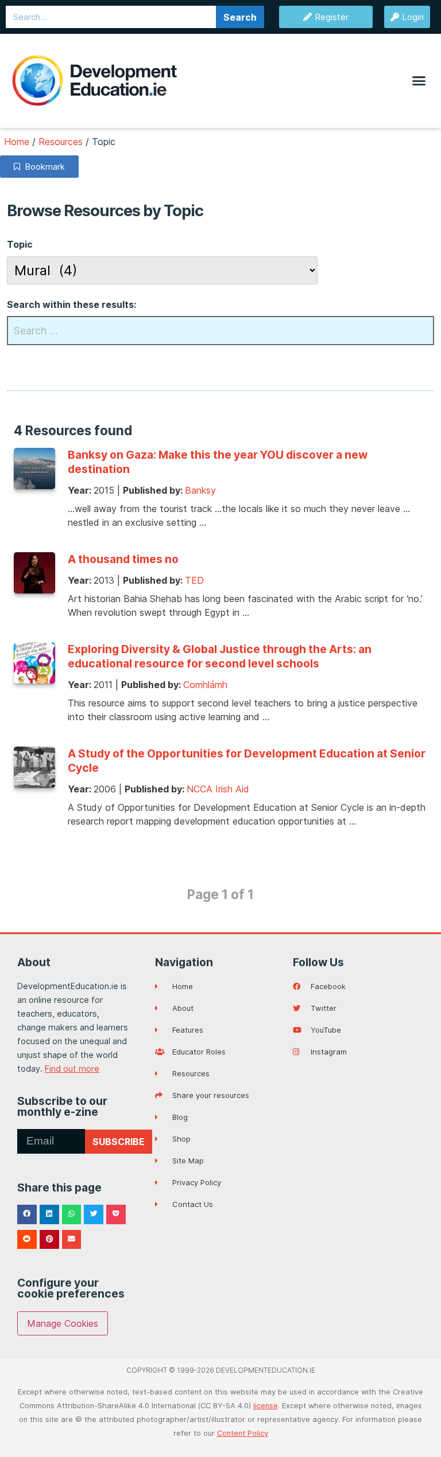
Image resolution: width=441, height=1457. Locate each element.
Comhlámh (205, 684)
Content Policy (242, 1433)
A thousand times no (123, 559)
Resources (60, 141)
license (265, 1405)
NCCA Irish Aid (218, 789)
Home (16, 141)
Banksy (200, 490)
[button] (419, 81)
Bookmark (42, 166)
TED (194, 580)
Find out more (72, 1068)
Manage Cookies (62, 1323)
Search (240, 17)
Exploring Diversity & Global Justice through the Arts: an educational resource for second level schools (220, 656)
